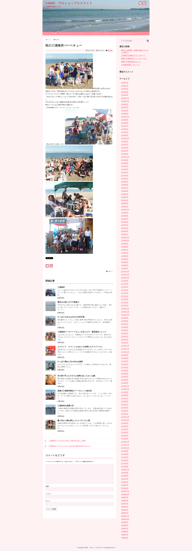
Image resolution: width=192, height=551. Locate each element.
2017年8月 (124, 284)
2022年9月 (124, 141)
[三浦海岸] (51, 295)
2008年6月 (124, 531)
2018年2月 (124, 265)
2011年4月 (124, 466)
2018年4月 (124, 259)
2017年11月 (125, 274)
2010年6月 (124, 482)
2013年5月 (124, 404)
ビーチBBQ (53, 33)
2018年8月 (124, 247)
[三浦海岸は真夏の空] (51, 414)
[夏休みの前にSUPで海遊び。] (51, 310)
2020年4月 (124, 197)
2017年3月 (124, 299)
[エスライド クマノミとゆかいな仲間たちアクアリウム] (51, 355)
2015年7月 (124, 361)
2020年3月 (124, 200)
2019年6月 (124, 222)
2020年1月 (124, 206)
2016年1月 (124, 343)
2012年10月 (125, 420)
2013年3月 (124, 411)
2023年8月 (124, 123)
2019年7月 (124, 219)
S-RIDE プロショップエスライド (69, 3)
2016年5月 (124, 330)
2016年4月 (124, 333)
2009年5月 (124, 510)
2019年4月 (124, 228)
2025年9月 (124, 92)
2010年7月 (124, 479)
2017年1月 (124, 305)
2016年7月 (124, 324)
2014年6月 (124, 380)
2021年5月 (124, 172)
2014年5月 (124, 383)
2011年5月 (124, 463)
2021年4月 (124, 175)
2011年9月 (124, 451)
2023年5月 (124, 132)
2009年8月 (124, 500)
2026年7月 (124, 86)
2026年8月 (124, 82)
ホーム (46, 33)
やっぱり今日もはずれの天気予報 (71, 317)
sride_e (110, 271)
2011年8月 (124, 454)
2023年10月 (125, 117)
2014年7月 (124, 377)
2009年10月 (125, 494)
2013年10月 (125, 389)
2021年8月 (124, 163)
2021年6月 (124, 169)
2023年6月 (124, 129)
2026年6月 (124, 89)
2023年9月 (124, 120)
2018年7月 (124, 250)
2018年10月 (125, 240)
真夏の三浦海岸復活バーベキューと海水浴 (75, 391)
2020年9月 (124, 182)
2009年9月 (124, 497)
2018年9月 (124, 243)
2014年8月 (124, 373)
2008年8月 (124, 525)
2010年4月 (124, 488)
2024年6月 (124, 110)
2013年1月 (124, 414)
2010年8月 (124, 476)
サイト (48, 501)
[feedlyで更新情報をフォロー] (140, 4)
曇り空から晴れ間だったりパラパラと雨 (74, 420)
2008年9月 (124, 522)
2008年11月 (125, 516)
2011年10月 (125, 448)
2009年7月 (124, 503)
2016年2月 (124, 339)
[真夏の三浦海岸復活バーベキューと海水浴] (51, 399)
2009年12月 (125, 491)
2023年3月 (124, 135)
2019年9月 (124, 212)
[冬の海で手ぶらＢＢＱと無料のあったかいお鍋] (51, 384)
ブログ (115, 33)
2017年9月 (124, 281)
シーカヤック (106, 33)
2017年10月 (125, 277)
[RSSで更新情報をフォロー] (144, 4)
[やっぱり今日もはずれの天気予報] (51, 325)
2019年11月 (125, 209)
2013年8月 (124, 395)
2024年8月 (124, 104)
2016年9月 (124, 318)
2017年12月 (125, 271)
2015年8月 (124, 358)
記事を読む (61, 297)
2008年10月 (125, 519)
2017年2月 (124, 302)
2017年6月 (124, 290)
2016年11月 (125, 312)
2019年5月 (124, 225)
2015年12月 (125, 346)
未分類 (110, 50)
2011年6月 (124, 460)
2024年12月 (125, 98)
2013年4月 (124, 408)
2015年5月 (124, 367)
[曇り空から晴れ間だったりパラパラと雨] (51, 429)
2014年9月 (124, 370)
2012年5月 (124, 435)
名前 (48, 486)
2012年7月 (124, 429)
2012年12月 (125, 417)
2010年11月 (125, 469)
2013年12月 (125, 386)
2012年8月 (124, 426)
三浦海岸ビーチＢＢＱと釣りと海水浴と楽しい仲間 (67, 440)
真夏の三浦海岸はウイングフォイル (134, 58)
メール (49, 493)
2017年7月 (124, 287)
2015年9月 (124, 355)
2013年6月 (124, 401)
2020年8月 (124, 185)
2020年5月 (124, 194)
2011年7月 (124, 457)
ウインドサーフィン (81, 33)
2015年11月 (125, 349)
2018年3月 (124, 262)
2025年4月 (124, 95)
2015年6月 (124, 364)
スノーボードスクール (126, 33)
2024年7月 (124, 107)
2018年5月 (124, 256)
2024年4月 (124, 113)
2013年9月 (124, 392)
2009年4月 (124, 513)
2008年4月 (124, 538)
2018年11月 (125, 237)
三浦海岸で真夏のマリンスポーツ (133, 55)
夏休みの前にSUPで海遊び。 (69, 302)
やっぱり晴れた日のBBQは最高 (70, 362)
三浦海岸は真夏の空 (66, 406)
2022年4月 (124, 154)
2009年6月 (124, 507)
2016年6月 (124, 327)
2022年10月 (125, 138)
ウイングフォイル (94, 33)
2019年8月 (124, 216)
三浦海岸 (61, 287)
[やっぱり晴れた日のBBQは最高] (51, 370)
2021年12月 (125, 157)
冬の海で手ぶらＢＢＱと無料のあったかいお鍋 (76, 376)
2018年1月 (124, 268)
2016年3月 (124, 336)
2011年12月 (125, 442)
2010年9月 (124, 473)
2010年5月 (124, 485)
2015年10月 (125, 352)
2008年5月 (124, 534)
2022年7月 (124, 144)
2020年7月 (124, 188)
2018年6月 (124, 253)
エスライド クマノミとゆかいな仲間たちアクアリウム (80, 347)
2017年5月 (124, 293)
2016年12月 (125, 308)
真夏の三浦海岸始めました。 (131, 62)
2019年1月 (124, 234)
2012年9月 (124, 423)
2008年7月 (124, 528)
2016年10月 (125, 315)
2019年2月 (124, 231)
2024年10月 (125, 101)
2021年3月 (124, 178)
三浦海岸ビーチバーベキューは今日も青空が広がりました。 (70, 446)
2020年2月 (124, 203)
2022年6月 (124, 147)
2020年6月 (124, 191)
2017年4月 (124, 296)
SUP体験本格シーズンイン (130, 65)
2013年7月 (124, 398)
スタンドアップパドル (66, 33)
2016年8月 (124, 321)
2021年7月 (124, 166)
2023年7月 (124, 126)
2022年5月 (124, 151)
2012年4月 (124, 438)
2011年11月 (125, 445)
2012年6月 (124, 432)
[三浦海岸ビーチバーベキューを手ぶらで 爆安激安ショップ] (51, 340)
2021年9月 (124, 160)
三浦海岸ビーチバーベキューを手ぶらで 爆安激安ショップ (82, 332)
